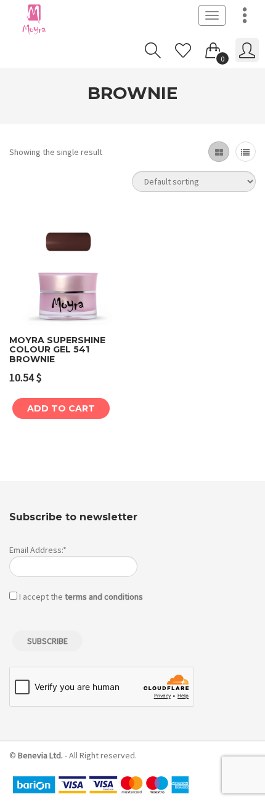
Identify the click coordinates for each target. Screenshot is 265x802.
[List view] (245, 151)
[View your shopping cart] (213, 48)
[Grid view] (218, 151)
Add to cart (61, 408)
